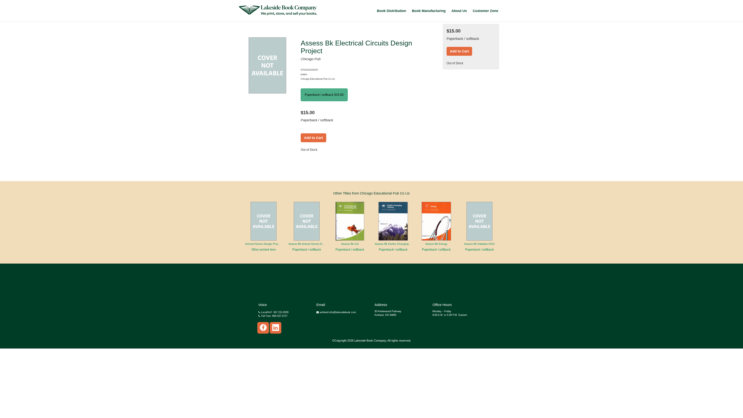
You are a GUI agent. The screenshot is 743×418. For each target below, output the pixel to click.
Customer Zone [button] (485, 11)
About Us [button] (459, 11)
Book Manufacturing (429, 11)
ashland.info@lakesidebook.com (337, 312)
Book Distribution (391, 11)
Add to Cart (313, 138)
